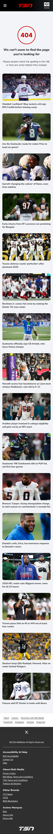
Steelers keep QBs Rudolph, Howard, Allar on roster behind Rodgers (26, 665)
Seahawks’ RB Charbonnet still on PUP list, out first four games (24, 465)
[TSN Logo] (25, 5)
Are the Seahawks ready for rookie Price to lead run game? (24, 145)
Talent (6, 718)
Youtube (30, 722)
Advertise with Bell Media (32, 718)
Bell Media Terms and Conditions (18, 777)
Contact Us (8, 759)
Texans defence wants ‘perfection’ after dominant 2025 (23, 265)
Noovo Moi (8, 818)
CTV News (8, 794)
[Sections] (5, 5)
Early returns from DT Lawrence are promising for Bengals (26, 225)
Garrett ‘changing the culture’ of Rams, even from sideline (25, 185)
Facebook (8, 722)
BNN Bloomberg (10, 801)
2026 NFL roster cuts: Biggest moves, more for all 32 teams (25, 585)
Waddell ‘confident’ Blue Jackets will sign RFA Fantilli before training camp (24, 106)
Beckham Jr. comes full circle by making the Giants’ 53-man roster (25, 305)
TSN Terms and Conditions (15, 780)
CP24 (5, 797)
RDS (5, 811)
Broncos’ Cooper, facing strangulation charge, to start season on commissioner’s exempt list (26, 505)
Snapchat (40, 722)
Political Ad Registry (12, 783)
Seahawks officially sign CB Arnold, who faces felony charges (23, 345)
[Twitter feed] (26, 732)
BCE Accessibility (11, 756)
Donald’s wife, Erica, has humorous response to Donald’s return (25, 545)
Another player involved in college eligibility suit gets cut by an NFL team (25, 425)
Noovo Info (8, 815)
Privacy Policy (9, 773)
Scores (46, 8)
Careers (15, 718)
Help (5, 763)
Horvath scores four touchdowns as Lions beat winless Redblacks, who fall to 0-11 (26, 385)
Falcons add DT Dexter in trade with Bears (24, 703)
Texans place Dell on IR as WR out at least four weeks (24, 625)
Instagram (19, 722)
